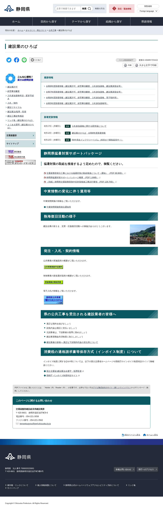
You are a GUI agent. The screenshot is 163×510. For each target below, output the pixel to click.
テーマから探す (81, 21)
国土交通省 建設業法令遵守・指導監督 (64, 371)
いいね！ (38, 60)
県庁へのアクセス (146, 469)
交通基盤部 (11, 135)
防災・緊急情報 (124, 9)
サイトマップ (12, 143)
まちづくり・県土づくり (35, 30)
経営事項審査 (13, 91)
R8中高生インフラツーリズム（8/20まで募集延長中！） (97, 140)
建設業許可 (12, 87)
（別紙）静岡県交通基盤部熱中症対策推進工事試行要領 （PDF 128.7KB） (80, 182)
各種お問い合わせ (123, 469)
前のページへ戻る (132, 435)
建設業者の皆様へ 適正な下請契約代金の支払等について (72, 342)
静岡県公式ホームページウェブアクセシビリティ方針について (92, 485)
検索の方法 (100, 8)
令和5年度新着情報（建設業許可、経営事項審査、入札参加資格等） (77, 103)
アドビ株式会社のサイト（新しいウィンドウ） (112, 388)
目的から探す (49, 21)
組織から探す (114, 21)
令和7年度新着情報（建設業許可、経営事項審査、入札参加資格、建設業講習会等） (84, 92)
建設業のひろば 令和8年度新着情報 (89, 133)
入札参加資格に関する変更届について (89, 126)
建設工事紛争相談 (15, 116)
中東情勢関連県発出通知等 (58, 207)
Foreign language (147, 11)
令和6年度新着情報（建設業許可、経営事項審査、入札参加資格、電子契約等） (82, 98)
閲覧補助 (148, 6)
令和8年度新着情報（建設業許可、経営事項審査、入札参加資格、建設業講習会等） (84, 86)
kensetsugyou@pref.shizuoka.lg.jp (35, 424)
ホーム (16, 21)
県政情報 (146, 21)
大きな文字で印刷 (148, 65)
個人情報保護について (46, 485)
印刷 (130, 65)
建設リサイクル (14, 107)
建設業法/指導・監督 (16, 112)
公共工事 (52, 30)
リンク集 (132, 485)
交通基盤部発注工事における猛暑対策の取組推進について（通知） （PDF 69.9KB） (85, 173)
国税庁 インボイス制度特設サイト (62, 375)
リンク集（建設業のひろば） (20, 120)
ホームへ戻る (152, 435)
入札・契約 (12, 103)
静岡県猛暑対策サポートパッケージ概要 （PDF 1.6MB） (72, 177)
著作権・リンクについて (17, 485)
